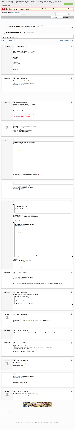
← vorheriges (62, 40)
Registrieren (15, 84)
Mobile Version (56, 422)
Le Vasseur (30, 26)
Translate (71, 17)
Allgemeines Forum (9, 26)
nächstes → (71, 40)
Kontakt (51, 422)
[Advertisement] (37, 21)
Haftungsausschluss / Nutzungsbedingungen (25, 422)
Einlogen (22, 84)
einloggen (12, 12)
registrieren (18, 12)
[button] (6, 5)
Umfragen (22, 26)
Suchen (71, 14)
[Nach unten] (71, 46)
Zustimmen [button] (69, 3)
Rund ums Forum (17, 26)
